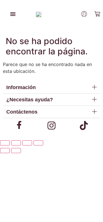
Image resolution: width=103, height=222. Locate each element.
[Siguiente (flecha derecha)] (16, 150)
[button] (51, 87)
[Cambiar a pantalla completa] (16, 142)
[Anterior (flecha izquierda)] (5, 150)
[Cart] (97, 14)
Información (21, 87)
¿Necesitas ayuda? (29, 99)
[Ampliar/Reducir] (5, 142)
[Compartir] (27, 142)
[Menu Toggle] (13, 14)
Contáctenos (21, 112)
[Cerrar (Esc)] (38, 142)
